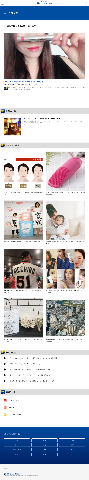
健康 (44, 440)
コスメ (39, 87)
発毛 (16, 454)
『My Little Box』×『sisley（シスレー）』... (26, 364)
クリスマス (51, 121)
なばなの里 (33, 121)
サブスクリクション (54, 87)
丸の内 (32, 122)
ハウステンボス (63, 121)
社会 (44, 445)
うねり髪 (20, 87)
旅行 (72, 445)
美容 (16, 440)
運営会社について (8, 468)
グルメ (72, 440)
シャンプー (64, 87)
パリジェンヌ (16, 89)
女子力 (23, 89)
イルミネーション (42, 121)
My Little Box (12, 87)
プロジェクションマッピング (77, 121)
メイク (45, 449)
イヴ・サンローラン (30, 87)
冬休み (37, 122)
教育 (72, 449)
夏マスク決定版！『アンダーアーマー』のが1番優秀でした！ (31, 375)
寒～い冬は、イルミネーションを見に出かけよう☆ (42, 118)
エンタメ (16, 445)
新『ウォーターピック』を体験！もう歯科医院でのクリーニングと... (34, 369)
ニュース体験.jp (13, 400)
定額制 (28, 89)
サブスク (44, 87)
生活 (44, 454)
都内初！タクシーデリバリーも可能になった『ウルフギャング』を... (34, 381)
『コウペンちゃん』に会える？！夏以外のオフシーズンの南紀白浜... (34, 358)
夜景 (41, 122)
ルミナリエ (27, 122)
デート (56, 121)
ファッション (17, 449)
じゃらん (26, 121)
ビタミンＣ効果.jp (14, 414)
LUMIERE (11, 407)
